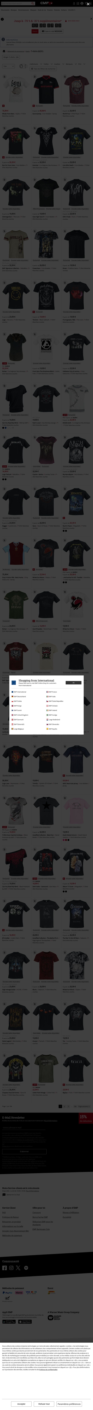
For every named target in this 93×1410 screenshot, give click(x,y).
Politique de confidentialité (48, 1370)
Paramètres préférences (69, 1404)
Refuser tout (44, 1404)
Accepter (21, 1404)
